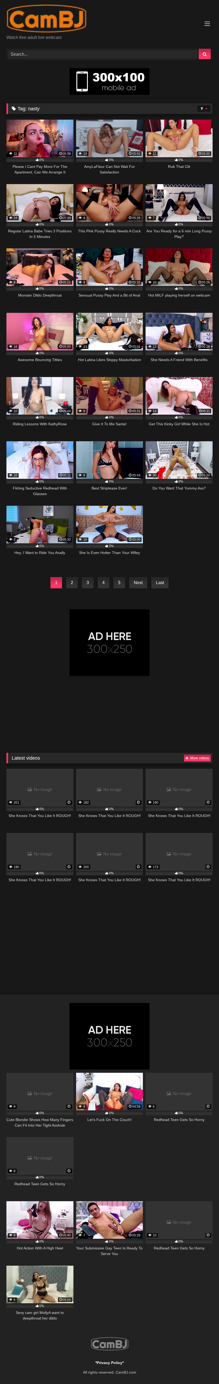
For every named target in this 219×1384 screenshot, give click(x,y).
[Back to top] (202, 1368)
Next (138, 582)
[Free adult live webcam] (109, 19)
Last (160, 582)
